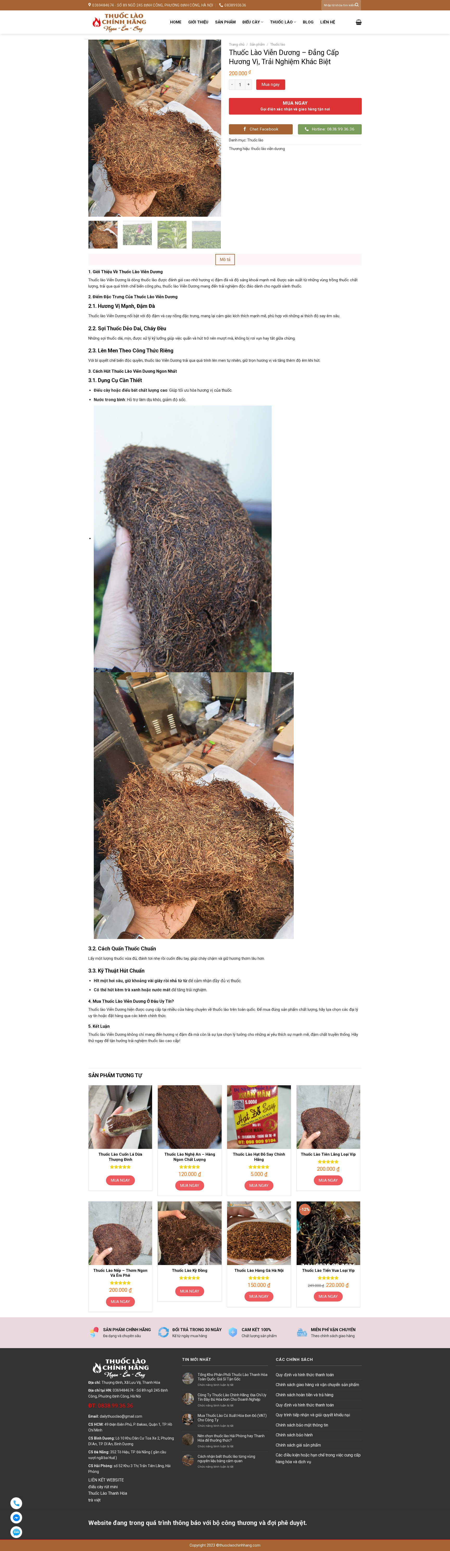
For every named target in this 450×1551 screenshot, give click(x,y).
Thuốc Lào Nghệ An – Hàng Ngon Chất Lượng (189, 1157)
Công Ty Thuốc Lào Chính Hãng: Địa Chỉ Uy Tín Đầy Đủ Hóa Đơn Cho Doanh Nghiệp (232, 1397)
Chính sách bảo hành (294, 1434)
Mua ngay (270, 84)
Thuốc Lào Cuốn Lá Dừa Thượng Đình (120, 1157)
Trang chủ (237, 44)
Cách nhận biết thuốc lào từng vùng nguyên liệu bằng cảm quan (226, 1458)
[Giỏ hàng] (359, 22)
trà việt (94, 1500)
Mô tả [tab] (225, 259)
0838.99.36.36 (110, 1406)
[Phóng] (95, 210)
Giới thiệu (198, 22)
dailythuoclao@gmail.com (121, 1416)
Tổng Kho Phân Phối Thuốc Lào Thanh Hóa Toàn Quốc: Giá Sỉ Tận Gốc (232, 1377)
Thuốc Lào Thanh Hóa (107, 1493)
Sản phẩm (225, 22)
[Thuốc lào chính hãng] (125, 22)
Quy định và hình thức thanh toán (305, 1374)
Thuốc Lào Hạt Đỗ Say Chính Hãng (259, 1157)
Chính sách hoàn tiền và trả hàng (304, 1394)
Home (176, 22)
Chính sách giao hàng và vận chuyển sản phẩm (317, 1384)
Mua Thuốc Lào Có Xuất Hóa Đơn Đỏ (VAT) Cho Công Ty (232, 1417)
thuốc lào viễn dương (268, 149)
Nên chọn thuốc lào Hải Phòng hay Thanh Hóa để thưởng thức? (231, 1438)
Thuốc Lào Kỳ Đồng (189, 1270)
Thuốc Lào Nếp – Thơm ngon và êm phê (120, 1273)
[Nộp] (357, 5)
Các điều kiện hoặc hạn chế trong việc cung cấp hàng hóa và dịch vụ (318, 1458)
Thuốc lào (281, 22)
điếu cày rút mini (103, 1486)
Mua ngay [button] (189, 1185)
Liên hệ (327, 22)
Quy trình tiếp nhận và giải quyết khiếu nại (313, 1414)
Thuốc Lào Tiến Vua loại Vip (328, 1270)
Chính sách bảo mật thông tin (302, 1425)
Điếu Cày (251, 22)
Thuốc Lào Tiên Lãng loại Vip (328, 1154)
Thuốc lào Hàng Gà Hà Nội (259, 1270)
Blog (308, 22)
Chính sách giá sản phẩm (298, 1445)
